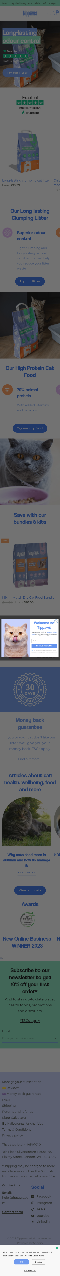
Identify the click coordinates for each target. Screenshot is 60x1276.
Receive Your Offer (44, 646)
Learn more (38, 1255)
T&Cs (32, 650)
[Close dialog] (56, 621)
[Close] (57, 1248)
